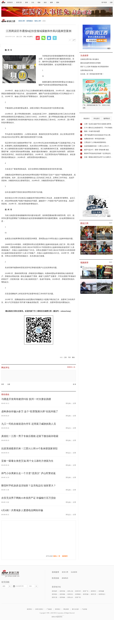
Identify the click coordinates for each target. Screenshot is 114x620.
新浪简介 (29, 609)
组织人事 (38, 21)
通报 (73, 357)
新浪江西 (19, 2)
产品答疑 (84, 609)
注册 (111, 2)
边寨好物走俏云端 (86, 70)
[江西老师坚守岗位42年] (88, 265)
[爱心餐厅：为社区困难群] (88, 241)
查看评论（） (71, 367)
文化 (32, 2)
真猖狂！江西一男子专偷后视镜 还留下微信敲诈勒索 (29, 436)
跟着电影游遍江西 (92, 105)
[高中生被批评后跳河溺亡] (88, 280)
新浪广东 (85, 591)
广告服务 (49, 609)
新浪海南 (62, 597)
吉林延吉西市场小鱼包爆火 (89, 59)
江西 (65, 357)
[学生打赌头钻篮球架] (105, 265)
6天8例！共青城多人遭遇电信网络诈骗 (22, 510)
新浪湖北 (54, 594)
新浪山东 (70, 597)
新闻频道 (29, 21)
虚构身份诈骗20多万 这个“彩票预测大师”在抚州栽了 (29, 411)
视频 (39, 2)
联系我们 (57, 609)
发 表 (74, 384)
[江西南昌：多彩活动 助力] (105, 241)
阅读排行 (86, 118)
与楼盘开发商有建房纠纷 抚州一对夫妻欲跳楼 (26, 399)
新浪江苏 (93, 594)
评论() (68, 403)
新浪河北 (70, 594)
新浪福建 (101, 591)
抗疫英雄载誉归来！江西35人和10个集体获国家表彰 (29, 448)
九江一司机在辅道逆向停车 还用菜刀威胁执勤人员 (28, 423)
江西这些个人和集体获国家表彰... (95, 142)
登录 (2, 384)
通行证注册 (75, 609)
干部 (69, 357)
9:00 (30, 586)
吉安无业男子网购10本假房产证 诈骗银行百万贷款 (28, 498)
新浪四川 (93, 591)
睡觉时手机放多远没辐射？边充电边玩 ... (98, 153)
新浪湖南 (62, 594)
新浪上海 (70, 591)
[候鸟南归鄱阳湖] (105, 226)
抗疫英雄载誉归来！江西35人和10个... (97, 146)
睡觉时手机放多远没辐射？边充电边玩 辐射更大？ (28, 485)
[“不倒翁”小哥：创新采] (88, 226)
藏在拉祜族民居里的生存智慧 (90, 63)
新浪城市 (54, 591)
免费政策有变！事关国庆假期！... (95, 139)
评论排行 (97, 118)
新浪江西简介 (39, 609)
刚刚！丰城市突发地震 (92, 131)
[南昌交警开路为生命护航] (105, 280)
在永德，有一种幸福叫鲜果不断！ (92, 74)
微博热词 (107, 118)
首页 (4, 586)
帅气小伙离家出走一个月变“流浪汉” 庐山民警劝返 (28, 473)
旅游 (45, 2)
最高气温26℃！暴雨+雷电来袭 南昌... (97, 150)
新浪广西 (78, 597)
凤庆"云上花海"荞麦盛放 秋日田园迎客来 (94, 66)
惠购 (57, 2)
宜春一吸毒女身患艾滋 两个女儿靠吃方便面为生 (27, 460)
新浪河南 (62, 591)
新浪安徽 (85, 594)
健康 (51, 2)
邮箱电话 (65, 578)
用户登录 (104, 2)
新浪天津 (78, 591)
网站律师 (66, 609)
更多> (111, 223)
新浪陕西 (78, 594)
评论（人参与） (28, 36)
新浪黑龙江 (102, 594)
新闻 (26, 2)
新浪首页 (10, 2)
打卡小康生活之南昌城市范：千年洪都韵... (99, 128)
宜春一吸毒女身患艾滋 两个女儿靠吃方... (98, 157)
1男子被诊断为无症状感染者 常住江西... (98, 135)
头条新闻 (74, 572)
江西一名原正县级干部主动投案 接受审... (98, 124)
